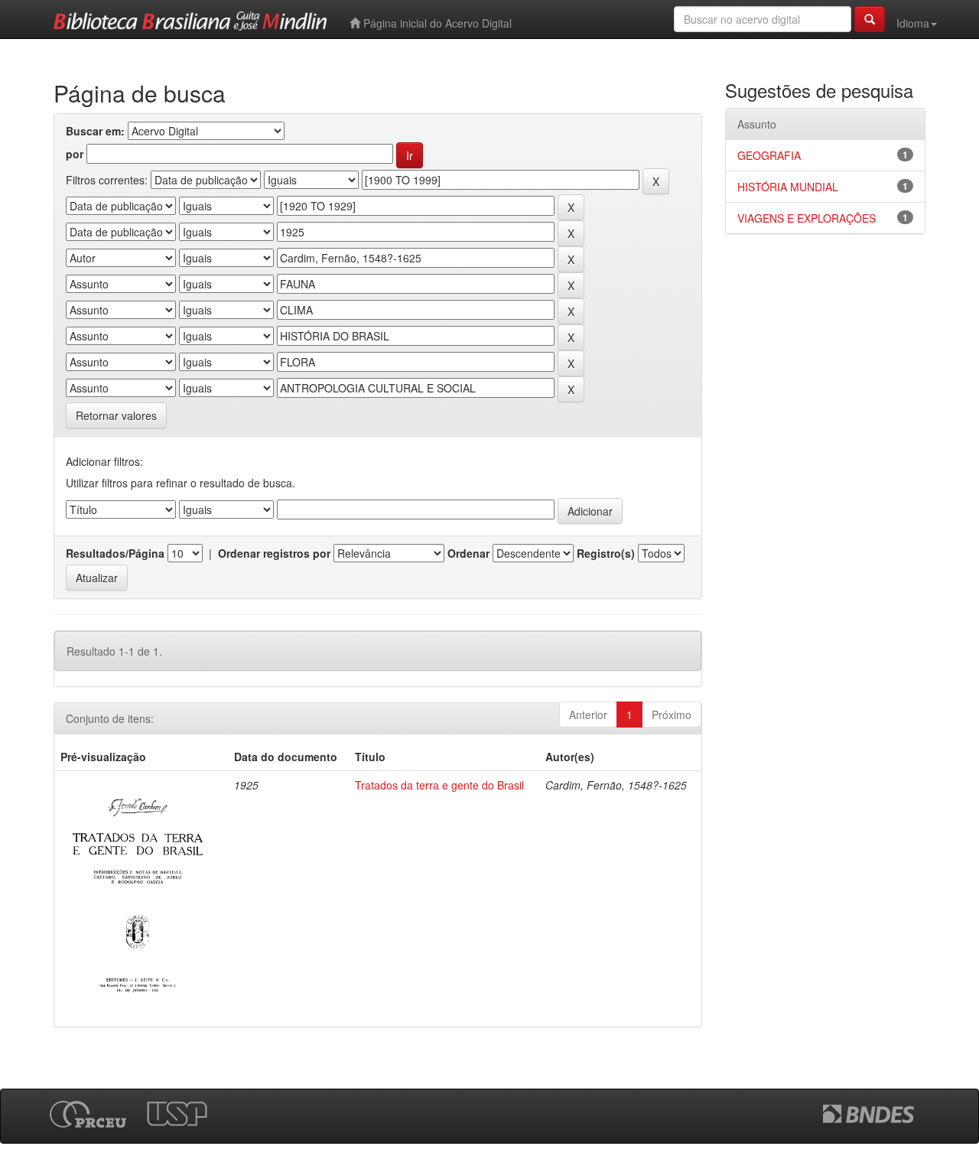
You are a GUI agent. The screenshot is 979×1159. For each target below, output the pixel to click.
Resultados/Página (115, 553)
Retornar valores (116, 415)
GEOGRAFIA (769, 155)
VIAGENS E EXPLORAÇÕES (806, 218)
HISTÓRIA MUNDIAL (787, 186)
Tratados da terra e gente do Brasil (439, 785)
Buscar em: (95, 130)
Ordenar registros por (274, 553)
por (74, 153)
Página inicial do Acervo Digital (436, 23)
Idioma (912, 23)
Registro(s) (606, 553)
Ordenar (468, 553)
